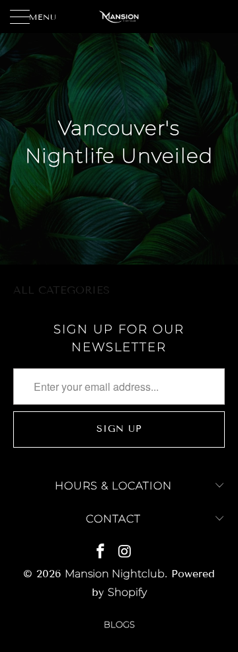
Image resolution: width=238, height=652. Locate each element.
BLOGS (119, 624)
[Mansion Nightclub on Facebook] (100, 552)
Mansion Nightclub (115, 573)
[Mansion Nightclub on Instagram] (125, 552)
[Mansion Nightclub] (119, 16)
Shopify (127, 592)
